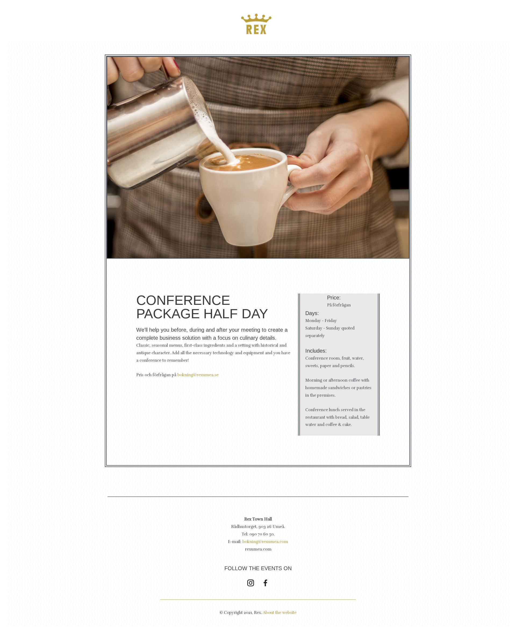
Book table (81, 23)
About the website (279, 612)
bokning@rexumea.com (265, 541)
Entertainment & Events (397, 18)
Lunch (162, 23)
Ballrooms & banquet (463, 18)
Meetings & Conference (326, 18)
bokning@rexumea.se (197, 374)
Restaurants (122, 23)
